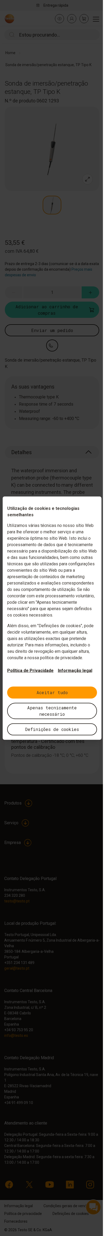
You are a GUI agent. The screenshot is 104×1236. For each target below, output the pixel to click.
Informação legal (75, 670)
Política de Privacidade (30, 670)
